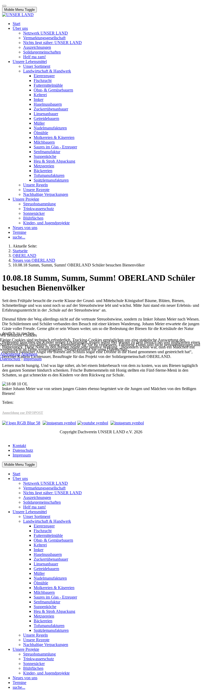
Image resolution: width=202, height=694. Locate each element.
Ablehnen (29, 354)
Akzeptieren (10, 354)
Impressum (32, 359)
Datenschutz (10, 359)
